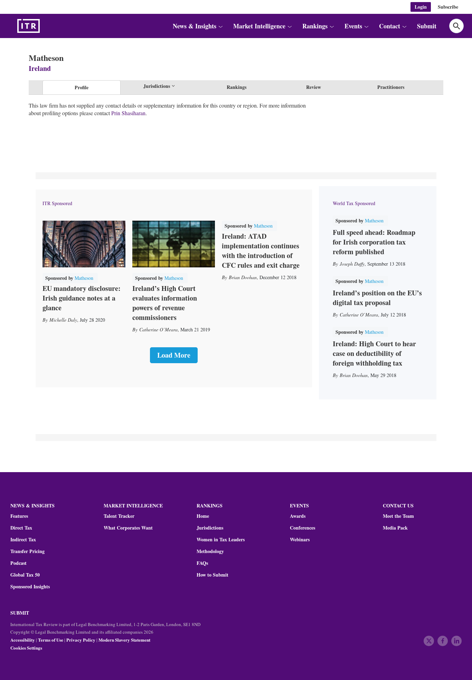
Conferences (302, 527)
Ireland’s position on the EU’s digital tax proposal (377, 297)
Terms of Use (50, 639)
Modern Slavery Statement (124, 639)
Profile (81, 87)
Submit (426, 25)
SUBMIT (19, 612)
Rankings (236, 87)
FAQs (202, 563)
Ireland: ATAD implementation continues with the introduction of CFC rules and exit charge (261, 250)
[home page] (45, 26)
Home (203, 516)
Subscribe (448, 6)
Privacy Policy (80, 639)
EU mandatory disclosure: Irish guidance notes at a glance (82, 298)
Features (19, 516)
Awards (297, 516)
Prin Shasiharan (128, 113)
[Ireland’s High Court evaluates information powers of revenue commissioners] (173, 244)
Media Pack (395, 527)
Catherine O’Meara (158, 329)
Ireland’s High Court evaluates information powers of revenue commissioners (164, 302)
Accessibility (22, 639)
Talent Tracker (119, 516)
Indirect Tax (23, 539)
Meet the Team (398, 516)
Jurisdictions (210, 527)
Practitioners (390, 87)
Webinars (300, 539)
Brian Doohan (243, 277)
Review (313, 87)
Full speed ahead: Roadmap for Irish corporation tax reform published (374, 242)
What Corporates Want (128, 527)
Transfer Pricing (27, 551)
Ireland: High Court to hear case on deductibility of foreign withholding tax (374, 353)
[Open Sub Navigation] (220, 26)
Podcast (18, 563)
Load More (173, 355)
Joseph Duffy (352, 263)
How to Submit (212, 574)
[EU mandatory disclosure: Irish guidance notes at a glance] (84, 244)
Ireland (40, 68)
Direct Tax (21, 527)
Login (421, 6)
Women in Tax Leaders (221, 539)
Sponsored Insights (30, 586)
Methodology (210, 551)
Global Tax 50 (25, 574)
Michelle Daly (63, 319)
